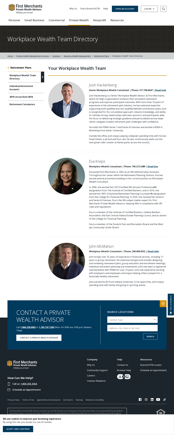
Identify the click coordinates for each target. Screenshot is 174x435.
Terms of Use (28, 400)
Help (105, 8)
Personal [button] (14, 20)
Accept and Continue (18, 429)
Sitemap (79, 400)
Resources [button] (117, 20)
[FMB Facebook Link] (140, 400)
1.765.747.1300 (46, 327)
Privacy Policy (13, 400)
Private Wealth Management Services (32, 56)
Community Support (97, 370)
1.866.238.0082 (28, 327)
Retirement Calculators (22, 104)
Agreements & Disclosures (48, 400)
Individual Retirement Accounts (21, 88)
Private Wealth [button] (79, 20)
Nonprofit (99, 20)
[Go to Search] (164, 9)
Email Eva (153, 166)
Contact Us (122, 364)
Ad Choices (68, 400)
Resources (146, 359)
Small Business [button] (34, 20)
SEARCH (150, 336)
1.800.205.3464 (29, 383)
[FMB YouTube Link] (158, 400)
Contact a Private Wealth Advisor (39, 337)
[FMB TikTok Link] (165, 400)
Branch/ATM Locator (151, 364)
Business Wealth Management (77, 56)
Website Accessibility (95, 400)
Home (10, 56)
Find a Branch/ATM (90, 8)
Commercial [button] (57, 20)
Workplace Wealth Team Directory (23, 77)
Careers (91, 375)
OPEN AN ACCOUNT (125, 8)
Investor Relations (96, 380)
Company (92, 359)
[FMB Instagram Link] (146, 400)
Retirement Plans (101, 56)
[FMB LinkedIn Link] (152, 400)
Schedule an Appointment (26, 389)
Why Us (73, 8)
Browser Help (124, 370)
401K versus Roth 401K (21, 96)
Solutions (56, 56)
